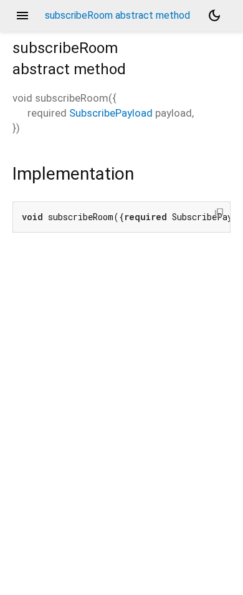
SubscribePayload (111, 113)
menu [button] (22, 15)
